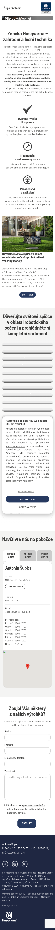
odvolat (21, 813)
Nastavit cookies (26, 491)
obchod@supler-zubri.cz (17, 612)
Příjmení (8, 744)
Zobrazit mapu (15, 586)
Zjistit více (27, 295)
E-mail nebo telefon (14, 758)
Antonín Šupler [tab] (11, 555)
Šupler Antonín (12, 8)
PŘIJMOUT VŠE (27, 499)
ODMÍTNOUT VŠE (27, 507)
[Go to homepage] (9, 914)
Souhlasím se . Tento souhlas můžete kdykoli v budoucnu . (26, 809)
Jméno (7, 731)
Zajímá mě (9, 771)
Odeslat (27, 823)
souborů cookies (15, 446)
